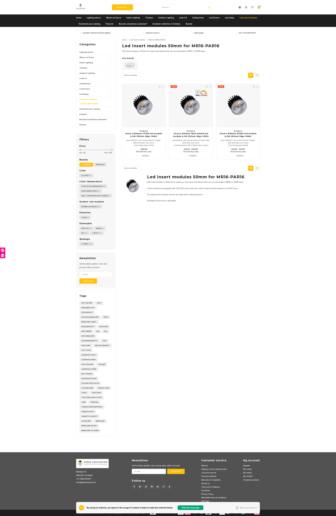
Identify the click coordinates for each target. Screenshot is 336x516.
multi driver (86, 374)
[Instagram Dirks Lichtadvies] (146, 486)
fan (97, 331)
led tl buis (86, 350)
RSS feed (205, 501)
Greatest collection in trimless (166, 24)
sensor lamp (103, 388)
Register (246, 466)
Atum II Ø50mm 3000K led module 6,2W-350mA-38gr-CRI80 (238, 134)
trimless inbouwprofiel (92, 407)
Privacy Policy (207, 494)
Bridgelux (100, 164)
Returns (204, 466)
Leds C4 (183, 18)
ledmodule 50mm (88, 369)
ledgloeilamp (87, 364)
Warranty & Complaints (210, 480)
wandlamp (100, 421)
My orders (247, 469)
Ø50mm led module (90, 207)
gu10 (104, 341)
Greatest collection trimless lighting (96, 33)
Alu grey (86, 175)
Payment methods (208, 476)
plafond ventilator (90, 383)
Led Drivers (214, 18)
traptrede (96, 393)
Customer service (208, 473)
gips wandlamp (87, 336)
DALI (84, 233)
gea (105, 331)
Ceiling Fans (198, 18)
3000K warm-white (90, 191)
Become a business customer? (133, 24)
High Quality (199, 33)
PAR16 (105, 317)
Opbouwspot (87, 312)
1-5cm (85, 217)
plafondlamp (87, 388)
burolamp (103, 326)
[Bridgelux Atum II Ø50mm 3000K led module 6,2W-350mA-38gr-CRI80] (238, 105)
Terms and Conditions (210, 487)
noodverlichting (88, 378)
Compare (145, 156)
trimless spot (87, 411)
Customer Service (152, 33)
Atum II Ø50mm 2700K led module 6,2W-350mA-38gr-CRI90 (143, 134)
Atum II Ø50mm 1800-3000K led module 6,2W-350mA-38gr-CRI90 (191, 134)
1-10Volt (97, 233)
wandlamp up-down (90, 430)
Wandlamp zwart (88, 322)
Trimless (149, 18)
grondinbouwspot (89, 341)
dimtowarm (86, 331)
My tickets (247, 473)
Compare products (251, 480)
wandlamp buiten (89, 426)
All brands (86, 164)
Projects (109, 24)
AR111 (99, 303)
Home (78, 18)
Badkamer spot (88, 308)
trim (83, 402)
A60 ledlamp (86, 303)
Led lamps (229, 18)
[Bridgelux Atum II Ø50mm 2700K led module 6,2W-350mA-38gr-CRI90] (143, 105)
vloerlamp (86, 421)
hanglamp (85, 345)
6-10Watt (86, 244)
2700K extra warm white (93, 186)
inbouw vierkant (102, 345)
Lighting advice (94, 18)
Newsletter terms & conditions (213, 498)
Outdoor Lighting (166, 18)
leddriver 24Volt (88, 355)
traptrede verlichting (91, 397)
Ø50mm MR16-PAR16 (89, 104)
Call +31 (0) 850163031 (247, 33)
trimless (94, 402)
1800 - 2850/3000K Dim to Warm (95, 196)
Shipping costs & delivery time (214, 469)
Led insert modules (248, 18)
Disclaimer (205, 490)
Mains (100, 228)
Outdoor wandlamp (90, 317)
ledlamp (101, 364)
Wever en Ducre (113, 18)
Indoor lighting (133, 18)
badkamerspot (87, 326)
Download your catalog (89, 24)
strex (84, 393)
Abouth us (205, 483)
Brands (189, 24)
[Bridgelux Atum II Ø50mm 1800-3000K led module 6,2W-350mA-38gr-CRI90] (190, 105)
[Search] (209, 7)
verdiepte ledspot (89, 416)
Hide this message (190, 508)
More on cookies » (248, 508)
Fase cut (86, 228)
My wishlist (247, 476)
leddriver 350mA (88, 360)
